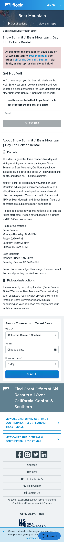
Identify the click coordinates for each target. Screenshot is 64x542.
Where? (9, 329)
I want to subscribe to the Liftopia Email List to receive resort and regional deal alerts (31, 102)
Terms (41, 499)
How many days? (13, 358)
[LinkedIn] (44, 455)
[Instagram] (28, 455)
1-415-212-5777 (33, 478)
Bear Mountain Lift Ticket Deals (21, 31)
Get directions (19, 23)
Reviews (32, 471)
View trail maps (47, 23)
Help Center (34, 485)
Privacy (29, 503)
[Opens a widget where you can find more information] (49, 536)
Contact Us (33, 492)
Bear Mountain (38, 55)
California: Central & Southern (31, 59)
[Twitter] (36, 455)
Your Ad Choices (43, 503)
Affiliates (32, 464)
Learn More (32, 538)
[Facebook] (19, 455)
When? (8, 343)
